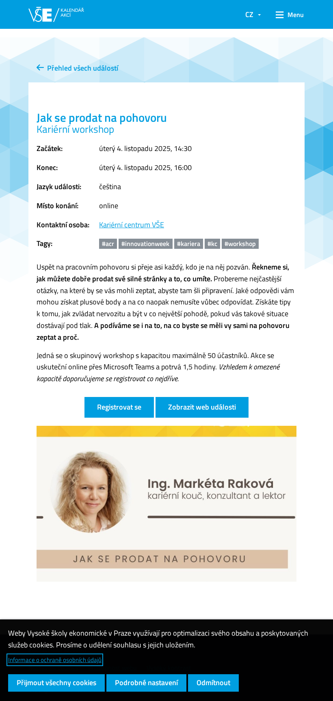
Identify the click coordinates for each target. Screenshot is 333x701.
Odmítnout (213, 682)
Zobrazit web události (202, 406)
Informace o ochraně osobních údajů (55, 659)
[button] (287, 14)
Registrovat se (119, 406)
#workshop (240, 243)
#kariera (188, 243)
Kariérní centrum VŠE (131, 224)
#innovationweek (145, 243)
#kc (212, 243)
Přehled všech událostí (81, 68)
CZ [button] (249, 14)
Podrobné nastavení (146, 682)
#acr (108, 243)
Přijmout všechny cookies (56, 682)
